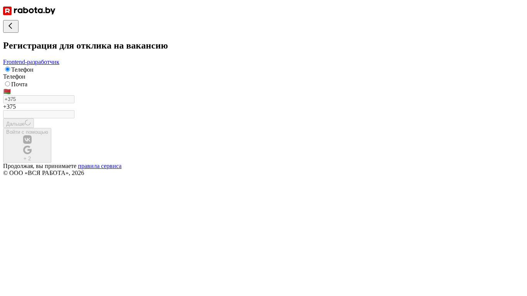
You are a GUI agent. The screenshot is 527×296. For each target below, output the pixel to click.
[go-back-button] (11, 26)
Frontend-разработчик (31, 62)
